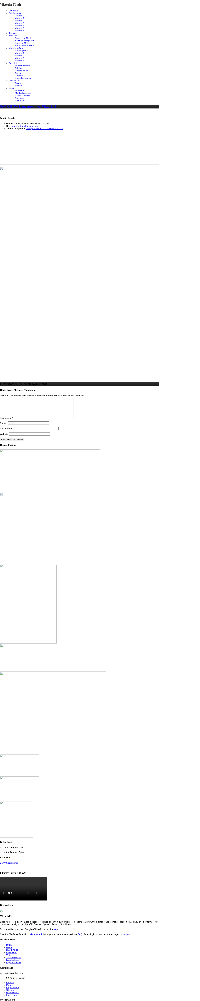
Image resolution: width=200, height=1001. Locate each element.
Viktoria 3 (19, 23)
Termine (13, 33)
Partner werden (22, 95)
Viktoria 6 (19, 30)
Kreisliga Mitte (22, 43)
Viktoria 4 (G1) (22, 25)
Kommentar (6, 418)
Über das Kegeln (23, 78)
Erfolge (18, 68)
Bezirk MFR (12, 950)
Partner (18, 73)
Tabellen (13, 35)
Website (4, 434)
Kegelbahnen (12, 960)
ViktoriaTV (14, 80)
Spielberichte (15, 13)
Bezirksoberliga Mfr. (25, 40)
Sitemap (10, 990)
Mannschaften (16, 48)
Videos (18, 85)
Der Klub (13, 63)
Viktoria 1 (19, 18)
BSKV (9, 947)
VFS (8, 955)
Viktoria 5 (19, 28)
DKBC (9, 945)
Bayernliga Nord (23, 38)
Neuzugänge (21, 50)
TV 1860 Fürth (13, 957)
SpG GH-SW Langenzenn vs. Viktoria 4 (28, 106)
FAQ (80, 934)
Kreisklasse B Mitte (24, 45)
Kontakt (12, 88)
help (55, 929)
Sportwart (20, 98)
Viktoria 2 (19, 20)
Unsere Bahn (21, 70)
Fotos (18, 83)
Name (3, 423)
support (126, 934)
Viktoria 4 (19, 60)
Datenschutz (12, 992)
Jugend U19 (21, 15)
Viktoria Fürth (10, 4)
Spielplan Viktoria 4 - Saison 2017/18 (44, 128)
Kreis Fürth (11, 952)
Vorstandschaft (22, 65)
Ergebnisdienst (13, 962)
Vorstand (19, 90)
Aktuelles (13, 10)
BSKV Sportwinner (9, 863)
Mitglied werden (23, 93)
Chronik (19, 75)
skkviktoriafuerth (34, 934)
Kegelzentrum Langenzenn (24, 126)
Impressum (11, 995)
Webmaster (20, 100)
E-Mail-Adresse (8, 428)
